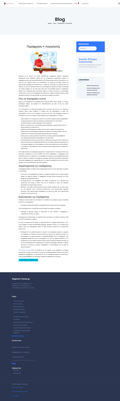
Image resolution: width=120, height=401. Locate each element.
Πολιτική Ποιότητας (17, 387)
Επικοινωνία (85, 3)
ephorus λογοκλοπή (18, 306)
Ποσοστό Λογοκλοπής (19, 312)
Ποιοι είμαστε (17, 373)
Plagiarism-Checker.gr (22, 384)
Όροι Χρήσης (15, 395)
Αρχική (76, 3)
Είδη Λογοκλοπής (18, 304)
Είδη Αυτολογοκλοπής (93, 85)
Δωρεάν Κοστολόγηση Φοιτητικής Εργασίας (61, 3)
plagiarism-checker (26, 250)
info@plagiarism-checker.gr (20, 352)
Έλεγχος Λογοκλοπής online (20, 316)
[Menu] (119, 3)
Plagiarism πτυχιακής (19, 309)
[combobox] (87, 48)
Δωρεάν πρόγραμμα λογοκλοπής (22, 328)
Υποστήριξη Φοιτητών (41, 3)
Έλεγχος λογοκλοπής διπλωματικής (23, 322)
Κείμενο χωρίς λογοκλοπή (20, 325)
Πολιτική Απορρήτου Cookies (20, 391)
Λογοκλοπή (16, 319)
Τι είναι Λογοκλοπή (18, 301)
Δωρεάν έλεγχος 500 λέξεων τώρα (28, 260)
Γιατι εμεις (16, 370)
